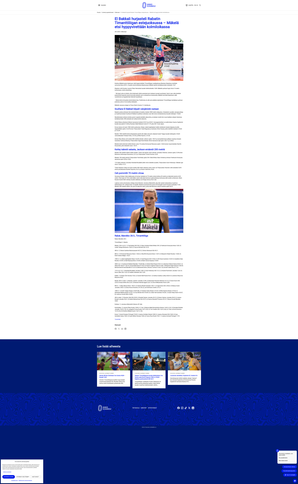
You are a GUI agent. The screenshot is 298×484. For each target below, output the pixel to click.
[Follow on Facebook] (178, 408)
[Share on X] (119, 329)
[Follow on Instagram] (182, 408)
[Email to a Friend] (122, 329)
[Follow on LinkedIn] (193, 408)
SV (197, 5)
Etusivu (99, 12)
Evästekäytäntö (14, 480)
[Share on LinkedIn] (125, 329)
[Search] (200, 5)
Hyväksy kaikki (8, 476)
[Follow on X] (189, 408)
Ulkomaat (117, 12)
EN (195, 5)
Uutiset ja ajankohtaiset (107, 12)
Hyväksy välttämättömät (22, 476)
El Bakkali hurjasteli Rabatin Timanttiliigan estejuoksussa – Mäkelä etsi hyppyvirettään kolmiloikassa (145, 12)
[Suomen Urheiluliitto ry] (149, 5)
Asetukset (35, 476)
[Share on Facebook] (116, 329)
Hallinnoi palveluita (7, 471)
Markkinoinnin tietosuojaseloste (25, 480)
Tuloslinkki (118, 319)
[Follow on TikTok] (186, 408)
